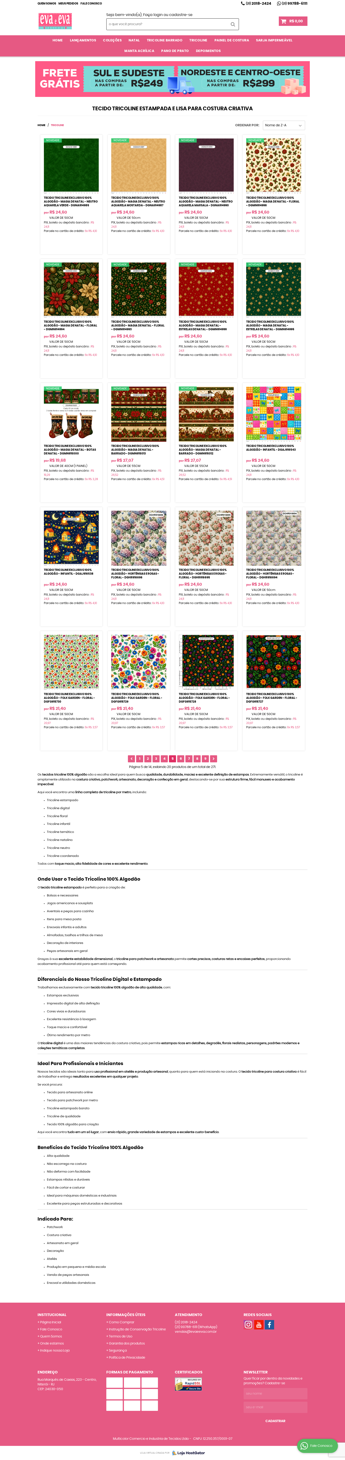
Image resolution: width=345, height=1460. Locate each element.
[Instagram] (248, 1324)
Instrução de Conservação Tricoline (137, 1329)
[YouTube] (259, 1324)
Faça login (153, 15)
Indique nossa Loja (54, 1350)
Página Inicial (50, 1322)
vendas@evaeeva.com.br (196, 1331)
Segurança (118, 1350)
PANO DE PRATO (175, 51)
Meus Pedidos (68, 3)
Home (58, 40)
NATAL (134, 40)
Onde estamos (52, 1343)
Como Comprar (121, 1322)
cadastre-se (180, 15)
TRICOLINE (198, 40)
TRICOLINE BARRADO (165, 40)
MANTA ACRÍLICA (139, 51)
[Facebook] (269, 1324)
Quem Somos (47, 3)
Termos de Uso (120, 1336)
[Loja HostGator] (187, 1453)
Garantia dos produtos (127, 1343)
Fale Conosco (91, 3)
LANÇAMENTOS (83, 40)
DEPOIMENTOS (208, 51)
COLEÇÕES (112, 40)
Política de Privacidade (127, 1357)
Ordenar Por (246, 125)
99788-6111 (294, 3)
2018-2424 (258, 3)
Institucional (52, 1315)
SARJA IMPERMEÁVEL (274, 40)
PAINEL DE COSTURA (232, 40)
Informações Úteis (126, 1315)
